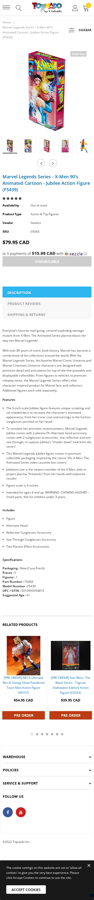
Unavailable (47, 261)
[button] (12, 198)
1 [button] (32, 734)
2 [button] (37, 734)
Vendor (8, 223)
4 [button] (47, 734)
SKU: (6, 231)
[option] (47, 90)
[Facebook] (8, 812)
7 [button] (62, 734)
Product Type (12, 214)
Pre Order (23, 715)
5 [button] (52, 734)
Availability (11, 205)
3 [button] (42, 734)
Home (7, 22)
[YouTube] (21, 812)
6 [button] (57, 734)
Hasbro (36, 223)
